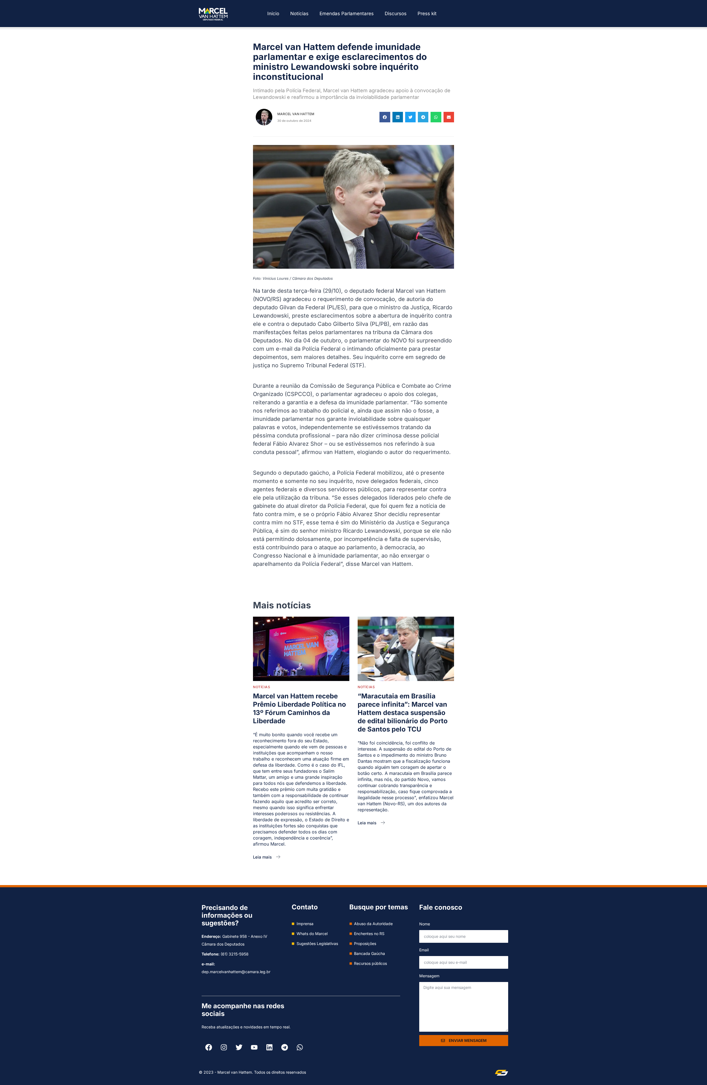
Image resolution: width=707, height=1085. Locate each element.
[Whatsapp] (300, 1047)
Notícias (299, 13)
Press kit (427, 13)
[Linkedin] (269, 1047)
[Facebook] (208, 1047)
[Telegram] (284, 1047)
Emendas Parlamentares (347, 13)
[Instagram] (224, 1047)
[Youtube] (254, 1047)
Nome (424, 924)
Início (273, 13)
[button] (384, 117)
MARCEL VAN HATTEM (295, 114)
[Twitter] (239, 1047)
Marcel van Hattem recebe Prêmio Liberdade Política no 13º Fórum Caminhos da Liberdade (299, 708)
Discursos (396, 13)
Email (424, 949)
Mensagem (429, 975)
